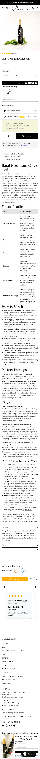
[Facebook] (3, 725)
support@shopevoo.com (15, 697)
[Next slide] (37, 2)
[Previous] (5, 587)
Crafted (3, 550)
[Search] (7, 8)
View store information (12, 159)
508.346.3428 (11, 695)
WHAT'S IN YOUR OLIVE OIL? (12, 676)
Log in (22, 128)
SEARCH (5, 672)
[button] (6, 54)
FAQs (3, 654)
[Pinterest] (14, 725)
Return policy (5, 527)
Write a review (15, 579)
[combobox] (16, 743)
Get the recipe (23, 477)
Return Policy (28, 538)
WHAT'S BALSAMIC (8, 680)
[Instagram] (6, 725)
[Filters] (31, 579)
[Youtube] (10, 725)
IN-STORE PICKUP (8, 669)
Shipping (4, 545)
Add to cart (28, 136)
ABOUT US (5, 644)
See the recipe (25, 493)
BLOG (4, 647)
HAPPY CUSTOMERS (9, 662)
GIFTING (5, 658)
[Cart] (37, 8)
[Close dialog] (38, 735)
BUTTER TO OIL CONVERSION (13, 651)
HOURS (4, 665)
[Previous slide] (2, 2)
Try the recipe (27, 510)
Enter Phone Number (19, 741)
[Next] (34, 587)
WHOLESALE (6, 683)
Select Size (5, 71)
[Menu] (2, 7)
